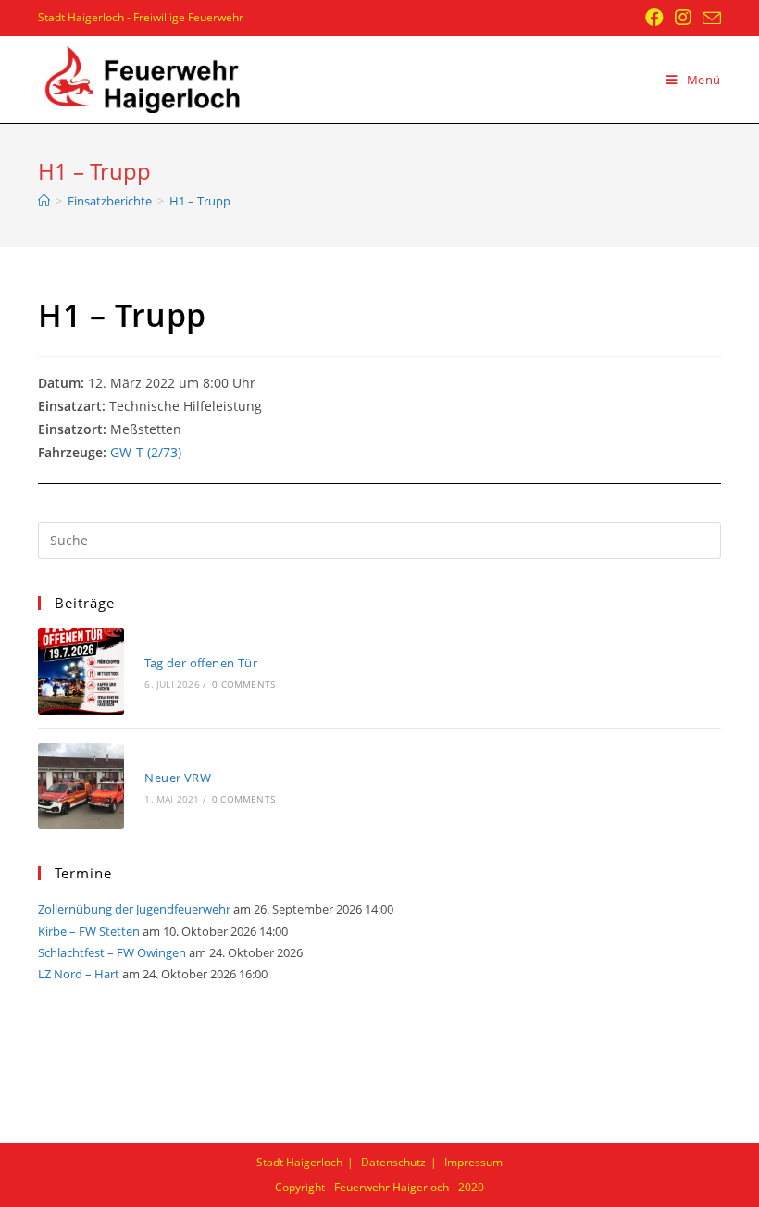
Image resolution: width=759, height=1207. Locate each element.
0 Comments (243, 684)
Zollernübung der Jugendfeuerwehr (134, 909)
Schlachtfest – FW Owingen (112, 952)
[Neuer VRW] (81, 786)
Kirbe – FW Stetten (89, 931)
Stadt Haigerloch (299, 1162)
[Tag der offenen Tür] (81, 671)
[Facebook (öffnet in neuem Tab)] (654, 17)
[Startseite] (44, 201)
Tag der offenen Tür (200, 662)
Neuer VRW (177, 777)
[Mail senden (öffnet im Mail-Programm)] (709, 18)
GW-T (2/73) (145, 452)
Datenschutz (393, 1162)
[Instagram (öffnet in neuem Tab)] (683, 17)
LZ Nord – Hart (78, 973)
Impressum (473, 1162)
